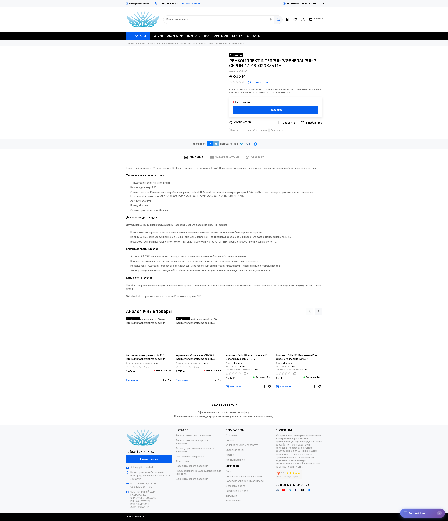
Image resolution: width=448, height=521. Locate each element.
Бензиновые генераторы (190, 456)
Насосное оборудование (254, 130)
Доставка (231, 435)
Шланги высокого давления (192, 478)
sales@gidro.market (140, 3)
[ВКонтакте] (210, 143)
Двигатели (182, 461)
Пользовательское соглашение (244, 476)
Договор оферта (235, 485)
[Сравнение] (164, 380)
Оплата (230, 440)
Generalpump (277, 130)
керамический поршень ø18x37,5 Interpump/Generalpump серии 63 (195, 357)
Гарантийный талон (237, 490)
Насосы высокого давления (192, 466)
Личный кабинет (235, 459)
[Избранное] (169, 380)
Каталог (234, 130)
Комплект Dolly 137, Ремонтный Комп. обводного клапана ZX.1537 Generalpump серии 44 (297, 357)
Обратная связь (235, 449)
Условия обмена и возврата (242, 445)
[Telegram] (216, 143)
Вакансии (231, 495)
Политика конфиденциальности (245, 481)
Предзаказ (276, 109)
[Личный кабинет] (303, 19)
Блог (228, 471)
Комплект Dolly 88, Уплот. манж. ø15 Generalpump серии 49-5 (246, 357)
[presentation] (309, 311)
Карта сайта (233, 500)
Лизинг (230, 454)
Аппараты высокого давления (193, 435)
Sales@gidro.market (141, 467)
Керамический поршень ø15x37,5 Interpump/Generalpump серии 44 (146, 357)
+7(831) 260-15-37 (140, 452)
